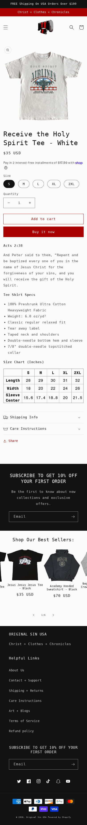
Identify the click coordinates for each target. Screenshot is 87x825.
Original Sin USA (36, 817)
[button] (5, 27)
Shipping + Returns (26, 690)
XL (54, 184)
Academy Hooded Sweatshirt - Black (62, 588)
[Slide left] (34, 615)
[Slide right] (53, 615)
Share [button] (13, 441)
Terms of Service (24, 721)
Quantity (10, 194)
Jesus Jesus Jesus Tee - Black (25, 586)
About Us (16, 670)
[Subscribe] (73, 516)
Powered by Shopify (59, 817)
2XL (71, 184)
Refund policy (21, 731)
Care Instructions (25, 701)
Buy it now (43, 232)
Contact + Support (25, 680)
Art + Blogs (19, 711)
